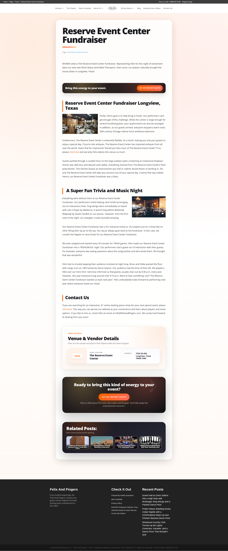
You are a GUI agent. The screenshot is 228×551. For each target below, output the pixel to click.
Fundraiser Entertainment (77, 52)
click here (74, 152)
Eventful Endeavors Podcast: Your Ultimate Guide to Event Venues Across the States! (124, 510)
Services (58, 8)
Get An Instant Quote (149, 88)
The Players (71, 8)
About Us (97, 8)
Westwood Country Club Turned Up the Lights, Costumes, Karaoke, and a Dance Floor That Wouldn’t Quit (155, 528)
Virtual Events (126, 8)
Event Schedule (85, 8)
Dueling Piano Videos (152, 8)
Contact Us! (168, 8)
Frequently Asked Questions (122, 495)
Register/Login (187, 2)
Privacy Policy (116, 503)
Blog (139, 8)
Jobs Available (116, 499)
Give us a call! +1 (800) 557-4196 (169, 2)
